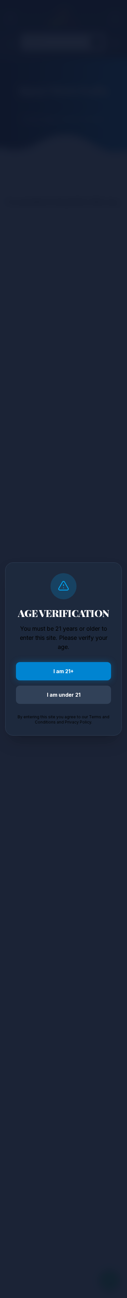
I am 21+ (63, 671)
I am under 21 (63, 694)
